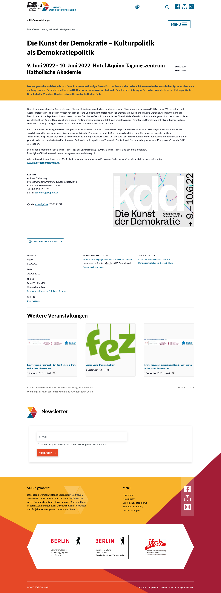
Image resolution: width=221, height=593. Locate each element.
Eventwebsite (33, 301)
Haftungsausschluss (184, 587)
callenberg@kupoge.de (46, 192)
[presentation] (52, 342)
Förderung (128, 494)
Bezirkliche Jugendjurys (135, 502)
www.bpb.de (41, 204)
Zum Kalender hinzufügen (46, 241)
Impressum (154, 587)
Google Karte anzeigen (93, 267)
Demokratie (32, 291)
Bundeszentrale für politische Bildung (155, 263)
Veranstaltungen (131, 510)
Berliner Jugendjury (133, 506)
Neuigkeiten (129, 498)
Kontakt (143, 587)
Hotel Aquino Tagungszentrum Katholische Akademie (107, 259)
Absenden (46, 452)
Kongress (43, 291)
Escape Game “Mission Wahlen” (100, 364)
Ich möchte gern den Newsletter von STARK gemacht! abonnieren (73, 444)
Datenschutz (167, 587)
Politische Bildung (57, 291)
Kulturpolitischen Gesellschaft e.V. (154, 259)
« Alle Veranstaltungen (39, 20)
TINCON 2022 (183, 387)
